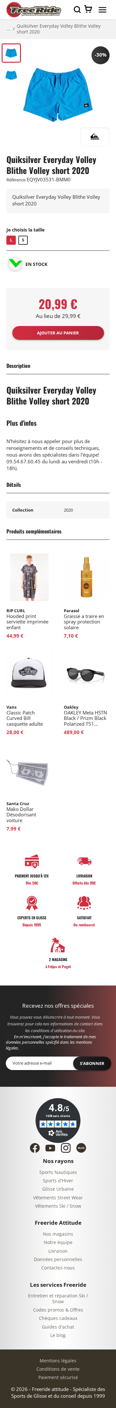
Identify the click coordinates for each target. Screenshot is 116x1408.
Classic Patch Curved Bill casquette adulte (24, 715)
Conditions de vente (58, 1369)
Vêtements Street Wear (58, 1198)
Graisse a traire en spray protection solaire (84, 619)
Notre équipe (58, 1242)
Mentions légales (58, 1361)
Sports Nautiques (58, 1172)
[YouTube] (50, 1148)
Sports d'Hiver (58, 1181)
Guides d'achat (58, 1327)
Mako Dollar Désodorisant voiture (21, 812)
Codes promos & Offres (58, 1310)
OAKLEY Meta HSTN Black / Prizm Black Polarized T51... (85, 715)
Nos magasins (58, 1234)
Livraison (58, 1251)
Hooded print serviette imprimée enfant (27, 619)
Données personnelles (58, 1259)
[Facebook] (35, 1148)
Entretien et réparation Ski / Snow (58, 1298)
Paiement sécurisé (58, 1377)
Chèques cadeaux (58, 1318)
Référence (15, 180)
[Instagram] (66, 1148)
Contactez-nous (58, 1268)
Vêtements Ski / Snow (58, 1206)
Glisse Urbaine (58, 1189)
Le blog (58, 1335)
